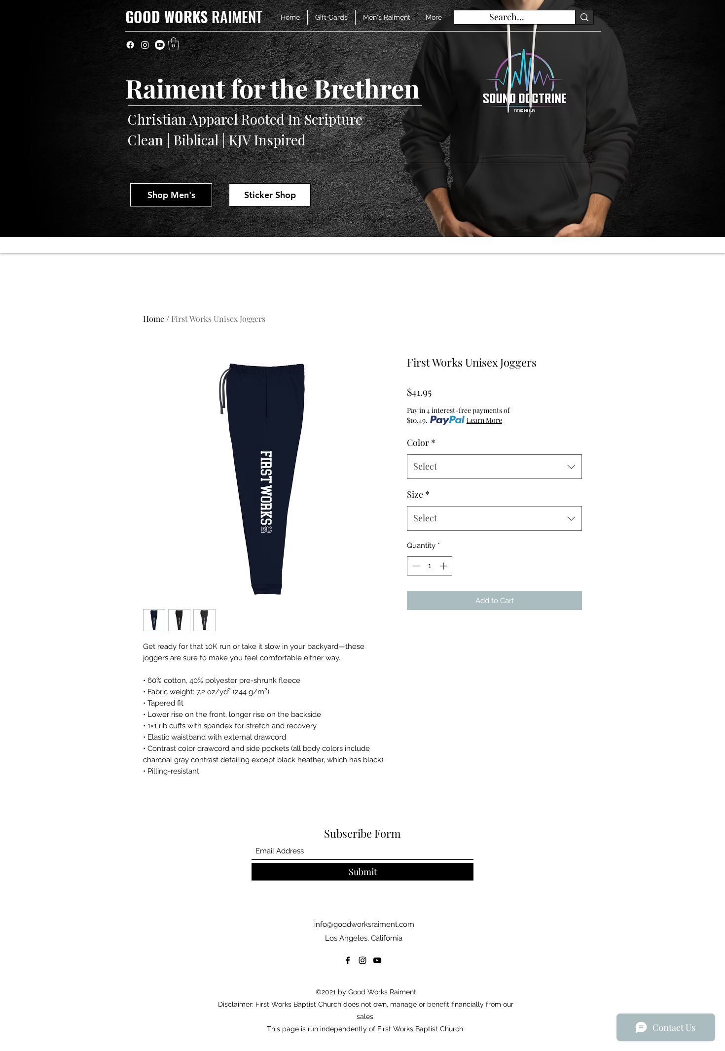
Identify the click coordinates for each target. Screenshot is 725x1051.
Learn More (484, 420)
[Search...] (584, 17)
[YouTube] (377, 960)
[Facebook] (130, 45)
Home (153, 318)
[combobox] (494, 466)
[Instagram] (145, 45)
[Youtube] (160, 45)
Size (418, 494)
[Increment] (444, 566)
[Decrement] (415, 566)
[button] (173, 43)
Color (421, 442)
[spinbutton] (430, 566)
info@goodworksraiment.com (364, 924)
